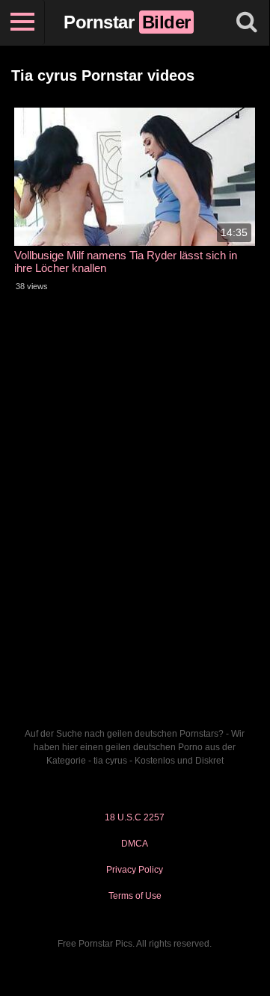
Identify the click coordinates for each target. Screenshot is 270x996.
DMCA (134, 843)
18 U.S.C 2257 (135, 817)
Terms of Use (135, 896)
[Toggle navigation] (22, 22)
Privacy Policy (134, 869)
